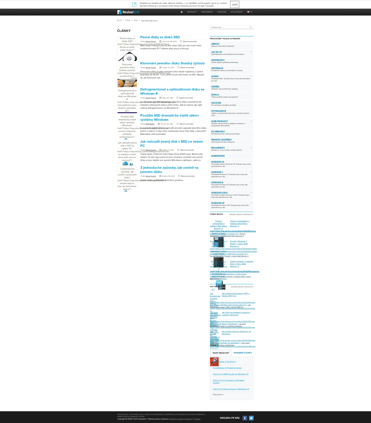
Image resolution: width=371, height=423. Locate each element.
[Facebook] (245, 420)
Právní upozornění (154, 414)
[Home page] (181, 12)
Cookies (197, 419)
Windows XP (217, 203)
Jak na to (216, 52)
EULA (142, 414)
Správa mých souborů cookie (131, 417)
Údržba (215, 87)
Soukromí (188, 419)
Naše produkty (219, 121)
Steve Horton (151, 41)
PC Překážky (218, 131)
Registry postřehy (221, 140)
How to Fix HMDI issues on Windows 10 (231, 374)
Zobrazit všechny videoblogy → (241, 214)
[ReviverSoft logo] (128, 12)
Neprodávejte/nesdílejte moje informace (184, 414)
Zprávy (215, 95)
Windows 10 (217, 162)
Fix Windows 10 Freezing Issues (227, 368)
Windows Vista (219, 193)
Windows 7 (217, 172)
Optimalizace (218, 111)
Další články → (218, 394)
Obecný (215, 44)
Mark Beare (150, 124)
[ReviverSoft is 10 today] (175, 12)
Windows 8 (217, 182)
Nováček (216, 103)
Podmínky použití (176, 419)
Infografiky (218, 60)
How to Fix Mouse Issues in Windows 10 (231, 389)
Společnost (122, 414)
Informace (217, 68)
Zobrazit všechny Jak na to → (242, 286)
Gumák (215, 76)
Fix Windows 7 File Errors (224, 361)
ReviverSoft (218, 148)
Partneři (134, 414)
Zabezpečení (218, 156)
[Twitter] (251, 420)
